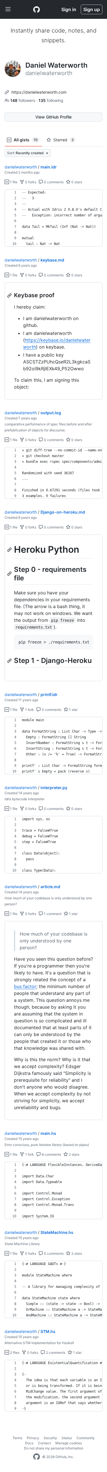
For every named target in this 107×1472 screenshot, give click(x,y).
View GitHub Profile (53, 116)
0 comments (53, 182)
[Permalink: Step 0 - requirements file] (10, 574)
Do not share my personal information (53, 1448)
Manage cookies (68, 1443)
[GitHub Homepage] (36, 1457)
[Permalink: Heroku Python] (10, 550)
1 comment (52, 914)
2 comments (55, 1352)
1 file (13, 182)
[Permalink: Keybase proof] (10, 295)
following (51, 100)
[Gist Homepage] (36, 9)
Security (50, 1438)
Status (67, 1438)
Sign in (68, 9)
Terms (17, 1438)
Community (85, 1438)
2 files (14, 1352)
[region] (53, 218)
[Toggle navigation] (8, 9)
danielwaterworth (21, 166)
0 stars (76, 182)
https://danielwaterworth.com (38, 92)
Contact (44, 1443)
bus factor (25, 986)
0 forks (30, 182)
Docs (29, 1443)
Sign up (91, 9)
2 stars (73, 1154)
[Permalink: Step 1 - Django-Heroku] (10, 661)
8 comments (51, 1154)
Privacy (33, 1438)
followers (23, 100)
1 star (73, 709)
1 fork (29, 709)
